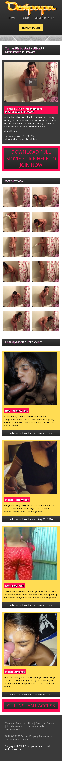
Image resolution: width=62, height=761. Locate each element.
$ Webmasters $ (15, 726)
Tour (25, 18)
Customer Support (46, 723)
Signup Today (31, 27)
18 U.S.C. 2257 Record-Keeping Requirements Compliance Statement (29, 738)
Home (12, 18)
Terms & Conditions (38, 726)
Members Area (44, 18)
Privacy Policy (12, 729)
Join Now (28, 723)
